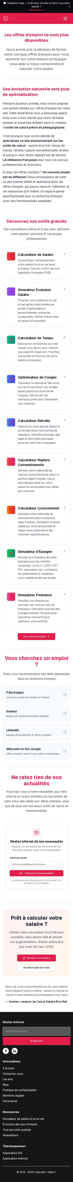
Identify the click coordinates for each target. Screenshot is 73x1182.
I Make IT (52, 1172)
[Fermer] (70, 6)
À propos (8, 1068)
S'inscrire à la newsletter (39, 873)
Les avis (8, 1079)
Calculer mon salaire (38, 958)
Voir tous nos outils (34, 636)
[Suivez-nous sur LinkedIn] (15, 1051)
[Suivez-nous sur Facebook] (6, 1051)
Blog (5, 1084)
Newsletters (10, 1135)
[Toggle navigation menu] (65, 18)
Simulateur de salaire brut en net (23, 1118)
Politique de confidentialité (19, 1090)
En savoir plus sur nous (36, 967)
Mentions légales (13, 1095)
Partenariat (10, 1101)
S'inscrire (36, 1041)
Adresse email (18, 857)
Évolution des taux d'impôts (20, 1124)
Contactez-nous (13, 1073)
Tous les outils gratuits (17, 1129)
